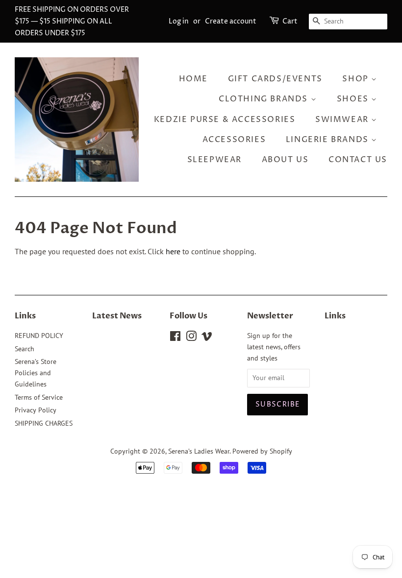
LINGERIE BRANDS (329, 139)
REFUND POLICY (39, 335)
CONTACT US (357, 159)
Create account (230, 21)
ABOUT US (285, 159)
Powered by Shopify (262, 451)
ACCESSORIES (234, 139)
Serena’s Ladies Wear (198, 451)
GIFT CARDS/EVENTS (275, 78)
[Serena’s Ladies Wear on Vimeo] (206, 338)
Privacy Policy (35, 410)
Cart (290, 21)
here (173, 251)
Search (24, 348)
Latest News (117, 316)
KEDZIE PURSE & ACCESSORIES (225, 119)
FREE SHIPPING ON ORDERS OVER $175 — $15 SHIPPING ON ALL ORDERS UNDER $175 (72, 21)
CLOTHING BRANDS (265, 99)
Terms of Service (39, 397)
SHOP (356, 78)
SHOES (354, 99)
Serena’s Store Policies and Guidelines (35, 372)
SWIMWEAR (343, 119)
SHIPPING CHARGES (44, 423)
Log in (179, 21)
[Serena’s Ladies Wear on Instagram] (191, 338)
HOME (193, 78)
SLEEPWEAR (214, 159)
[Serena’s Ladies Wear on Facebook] (175, 338)
